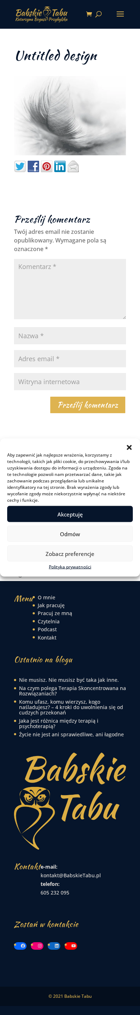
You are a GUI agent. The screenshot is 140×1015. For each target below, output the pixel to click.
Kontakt (47, 637)
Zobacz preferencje (70, 553)
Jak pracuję (51, 605)
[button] (129, 447)
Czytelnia (49, 621)
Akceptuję (70, 514)
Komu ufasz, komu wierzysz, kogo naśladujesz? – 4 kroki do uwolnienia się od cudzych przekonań (71, 707)
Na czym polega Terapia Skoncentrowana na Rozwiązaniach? (72, 691)
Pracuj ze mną (55, 613)
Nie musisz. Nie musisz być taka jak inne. (69, 679)
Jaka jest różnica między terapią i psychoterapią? (58, 723)
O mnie (46, 597)
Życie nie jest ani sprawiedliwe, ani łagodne (71, 734)
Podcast (47, 629)
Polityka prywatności (70, 567)
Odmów (70, 533)
